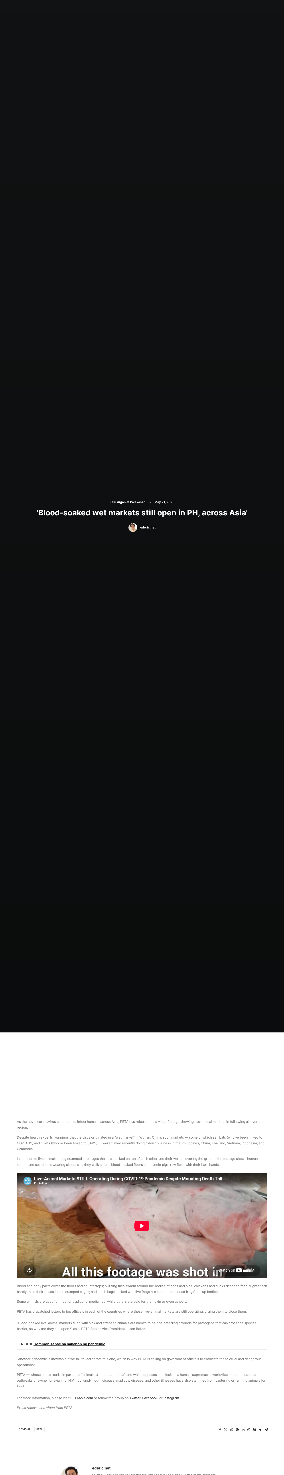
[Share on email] (266, 1429)
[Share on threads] (231, 1429)
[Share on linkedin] (243, 1429)
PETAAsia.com (81, 1398)
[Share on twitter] (225, 1429)
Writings (176, 8)
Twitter (135, 1398)
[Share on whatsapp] (248, 1429)
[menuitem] (122, 8)
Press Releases (198, 8)
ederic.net (148, 527)
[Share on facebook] (220, 1429)
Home (122, 8)
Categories (155, 8)
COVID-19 (24, 1429)
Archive (221, 8)
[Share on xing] (260, 1429)
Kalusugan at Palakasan (128, 502)
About (137, 8)
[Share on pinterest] (237, 1429)
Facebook (150, 1398)
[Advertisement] (142, 1066)
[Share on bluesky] (254, 1429)
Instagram (171, 1398)
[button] (237, 8)
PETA (39, 1429)
